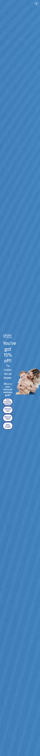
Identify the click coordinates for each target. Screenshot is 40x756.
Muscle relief (7, 418)
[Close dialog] (36, 3)
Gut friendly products (8, 402)
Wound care (7, 410)
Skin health (8, 426)
